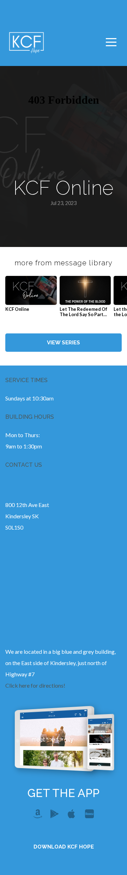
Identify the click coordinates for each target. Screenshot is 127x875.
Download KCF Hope (64, 847)
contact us (23, 464)
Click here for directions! (35, 685)
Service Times (26, 380)
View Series (63, 342)
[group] (31, 296)
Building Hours (29, 417)
